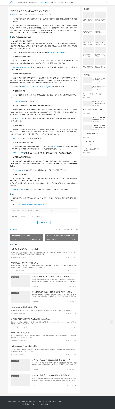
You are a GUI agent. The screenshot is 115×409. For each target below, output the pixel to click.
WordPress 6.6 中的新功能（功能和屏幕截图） (98, 79)
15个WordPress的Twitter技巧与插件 (24, 346)
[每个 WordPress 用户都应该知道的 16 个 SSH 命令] (20, 365)
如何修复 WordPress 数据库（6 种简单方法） (88, 43)
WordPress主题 (22, 3)
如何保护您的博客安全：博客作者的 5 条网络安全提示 (52, 292)
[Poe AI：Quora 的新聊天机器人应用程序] (87, 86)
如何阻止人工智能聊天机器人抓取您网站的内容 (98, 118)
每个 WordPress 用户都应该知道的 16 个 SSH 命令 (51, 360)
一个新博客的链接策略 (89, 141)
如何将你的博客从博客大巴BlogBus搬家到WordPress (30, 319)
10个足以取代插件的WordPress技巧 (24, 249)
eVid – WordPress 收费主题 (90, 133)
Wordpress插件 (14, 354)
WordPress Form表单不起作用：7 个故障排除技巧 (100, 55)
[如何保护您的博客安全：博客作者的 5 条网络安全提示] (20, 297)
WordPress (49, 28)
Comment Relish (18, 101)
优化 (32, 216)
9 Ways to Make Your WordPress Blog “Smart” (30, 205)
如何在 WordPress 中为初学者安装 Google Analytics (88, 66)
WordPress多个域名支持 (20, 332)
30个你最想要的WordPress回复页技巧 (25, 263)
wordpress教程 (44, 3)
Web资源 (60, 3)
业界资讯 (53, 3)
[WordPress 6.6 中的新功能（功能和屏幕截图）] (87, 78)
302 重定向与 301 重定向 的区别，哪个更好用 (100, 20)
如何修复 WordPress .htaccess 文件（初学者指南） (51, 276)
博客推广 (38, 216)
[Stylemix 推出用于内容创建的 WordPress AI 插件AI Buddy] (87, 125)
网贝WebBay (13, 14)
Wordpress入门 (14, 327)
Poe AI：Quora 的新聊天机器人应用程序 (99, 87)
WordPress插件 (33, 3)
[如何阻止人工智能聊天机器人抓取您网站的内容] (87, 117)
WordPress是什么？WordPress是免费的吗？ (98, 102)
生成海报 (59, 229)
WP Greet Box (51, 52)
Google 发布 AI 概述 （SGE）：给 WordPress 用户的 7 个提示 (88, 31)
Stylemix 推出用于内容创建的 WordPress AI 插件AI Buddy (98, 127)
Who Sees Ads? (18, 138)
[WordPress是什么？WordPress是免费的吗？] (87, 102)
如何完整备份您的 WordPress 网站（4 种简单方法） (51, 375)
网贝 (23, 404)
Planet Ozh (55, 146)
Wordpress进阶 (40, 14)
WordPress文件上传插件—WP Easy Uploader (92, 149)
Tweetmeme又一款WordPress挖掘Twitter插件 (94, 94)
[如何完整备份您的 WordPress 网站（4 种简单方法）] (20, 380)
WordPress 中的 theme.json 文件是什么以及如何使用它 (100, 31)
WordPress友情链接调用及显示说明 (24, 307)
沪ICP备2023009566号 (36, 404)
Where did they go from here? (22, 67)
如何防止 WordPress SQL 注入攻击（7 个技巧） (88, 20)
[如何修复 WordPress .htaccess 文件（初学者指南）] (20, 281)
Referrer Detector (62, 52)
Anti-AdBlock (20, 119)
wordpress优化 (23, 216)
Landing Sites (47, 87)
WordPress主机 (69, 3)
